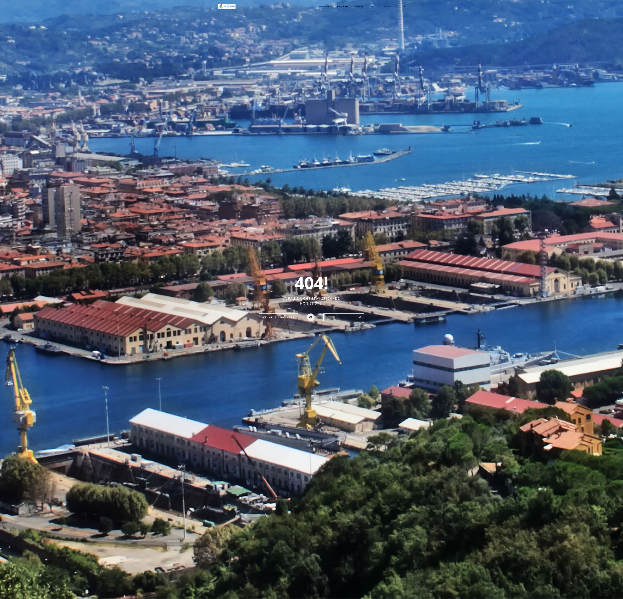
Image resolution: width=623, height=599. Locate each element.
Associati (388, 6)
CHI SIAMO (342, 6)
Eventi (372, 6)
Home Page (325, 6)
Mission (358, 6)
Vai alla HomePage (278, 317)
